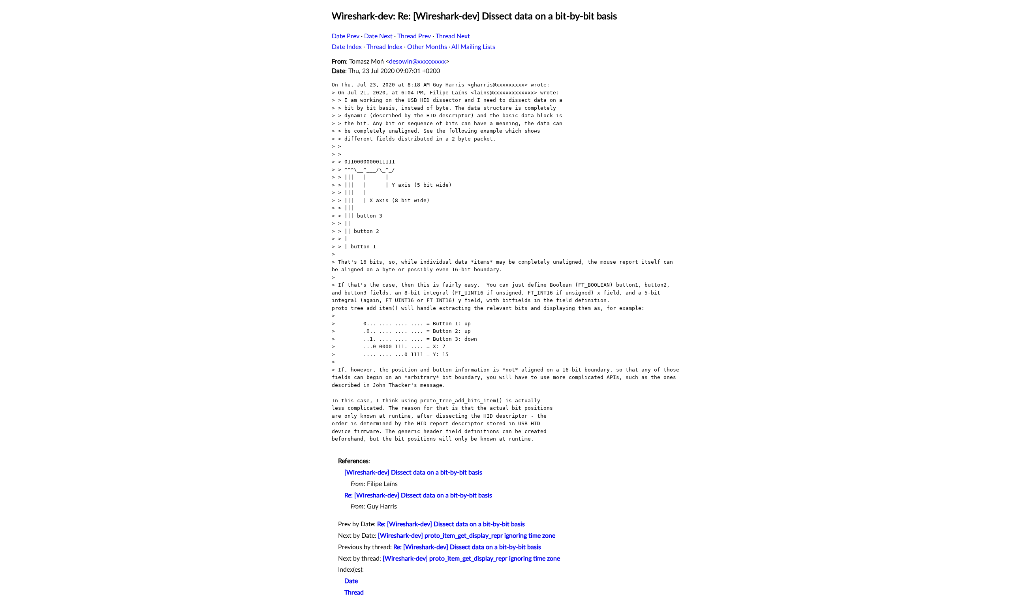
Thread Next (453, 36)
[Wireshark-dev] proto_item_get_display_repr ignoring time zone (466, 536)
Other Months (427, 47)
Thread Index (384, 47)
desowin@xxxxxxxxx (417, 61)
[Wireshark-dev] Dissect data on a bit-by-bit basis (413, 472)
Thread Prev (414, 36)
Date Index (347, 47)
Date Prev (345, 36)
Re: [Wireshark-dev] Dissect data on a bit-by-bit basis (418, 495)
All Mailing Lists (473, 47)
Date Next (378, 36)
